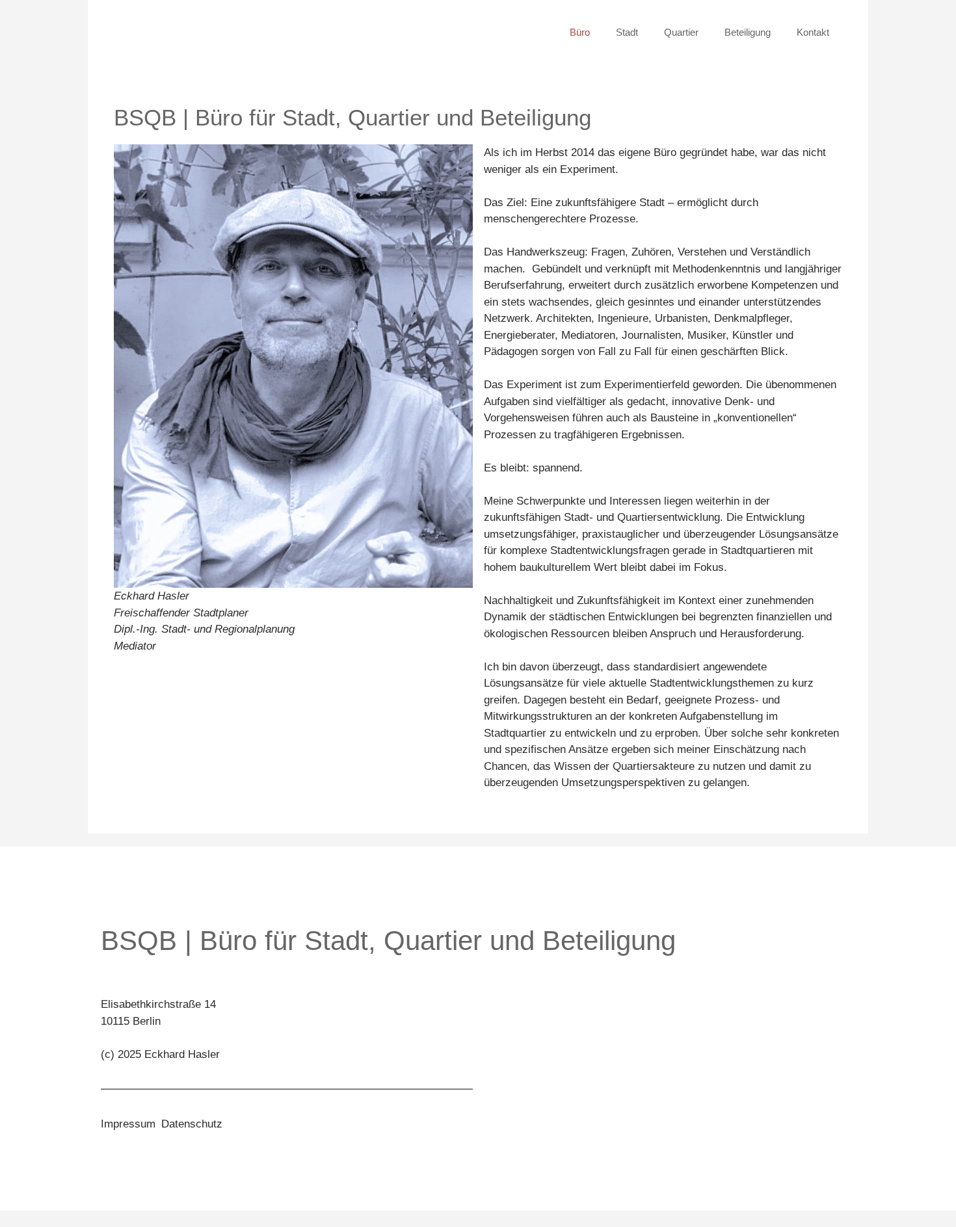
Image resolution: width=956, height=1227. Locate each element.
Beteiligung (747, 32)
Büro (580, 32)
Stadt (627, 32)
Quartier (681, 32)
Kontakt (813, 32)
